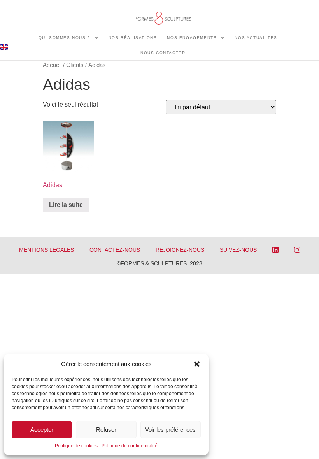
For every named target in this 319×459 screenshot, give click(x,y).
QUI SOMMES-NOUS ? (65, 37)
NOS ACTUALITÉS (256, 37)
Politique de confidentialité (130, 445)
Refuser (106, 429)
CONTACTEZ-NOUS (114, 250)
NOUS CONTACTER (162, 53)
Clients (75, 65)
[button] (197, 364)
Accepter (41, 429)
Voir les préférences (170, 429)
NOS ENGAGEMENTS (192, 37)
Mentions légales (46, 250)
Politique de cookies (76, 445)
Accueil (52, 65)
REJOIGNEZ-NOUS (180, 250)
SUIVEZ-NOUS (238, 250)
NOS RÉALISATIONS (133, 37)
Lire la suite (66, 204)
